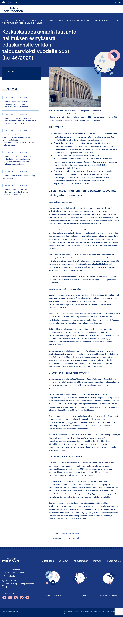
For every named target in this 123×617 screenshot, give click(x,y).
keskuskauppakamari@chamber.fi (20, 585)
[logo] (13, 9)
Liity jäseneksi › (81, 595)
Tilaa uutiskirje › (54, 595)
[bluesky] (78, 538)
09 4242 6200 (12, 580)
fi (6, 2)
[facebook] (66, 538)
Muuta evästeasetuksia (71, 614)
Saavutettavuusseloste (71, 611)
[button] (117, 2)
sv (16, 2)
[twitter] (70, 538)
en (11, 2)
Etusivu (5, 20)
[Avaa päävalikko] (119, 9)
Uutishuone (19, 20)
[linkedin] (74, 538)
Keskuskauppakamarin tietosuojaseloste (94, 611)
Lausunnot (34, 20)
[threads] (82, 538)
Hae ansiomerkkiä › (108, 595)
